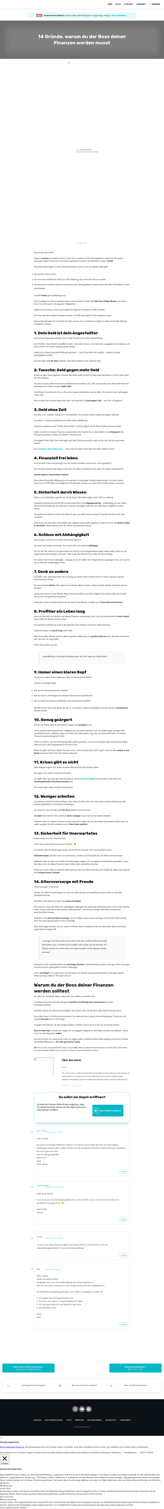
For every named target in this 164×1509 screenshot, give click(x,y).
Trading (79, 426)
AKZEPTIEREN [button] (146, 1452)
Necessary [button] (4, 1482)
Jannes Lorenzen (42, 1185)
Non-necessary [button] (6, 1496)
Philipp (39, 1237)
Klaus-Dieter (41, 1131)
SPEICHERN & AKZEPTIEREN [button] (13, 1507)
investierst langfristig (88, 778)
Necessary (7, 1485)
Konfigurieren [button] (130, 1452)
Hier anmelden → (119, 15)
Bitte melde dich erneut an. (12, 1447)
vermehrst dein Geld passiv (50, 448)
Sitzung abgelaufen (9, 1442)
